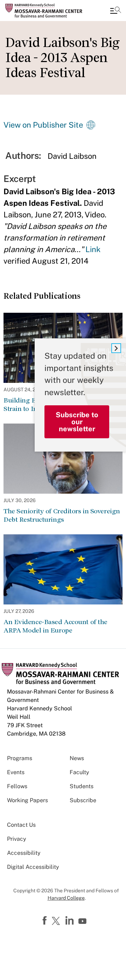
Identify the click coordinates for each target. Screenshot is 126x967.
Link (92, 249)
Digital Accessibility (33, 867)
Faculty (79, 772)
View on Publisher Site (43, 124)
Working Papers (27, 800)
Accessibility (24, 853)
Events (15, 772)
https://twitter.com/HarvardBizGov (57, 921)
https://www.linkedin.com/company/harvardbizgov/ (70, 920)
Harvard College (66, 898)
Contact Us (21, 824)
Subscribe (83, 800)
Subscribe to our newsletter (77, 422)
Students (81, 786)
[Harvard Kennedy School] (47, 10)
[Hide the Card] (116, 348)
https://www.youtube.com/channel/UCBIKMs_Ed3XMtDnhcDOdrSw (83, 921)
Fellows (17, 786)
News (77, 758)
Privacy (16, 839)
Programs (19, 758)
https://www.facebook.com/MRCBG (45, 920)
